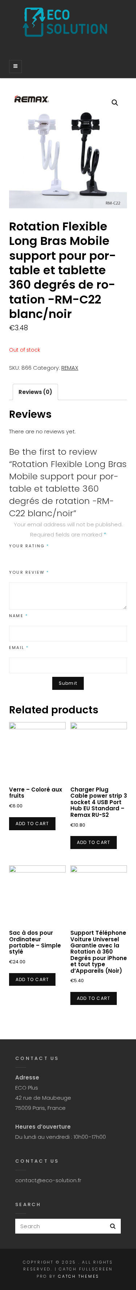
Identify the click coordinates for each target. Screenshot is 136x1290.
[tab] (35, 392)
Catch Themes (78, 1276)
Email (19, 647)
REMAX (69, 368)
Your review (29, 572)
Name (18, 615)
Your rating (29, 545)
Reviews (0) (35, 392)
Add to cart (32, 823)
